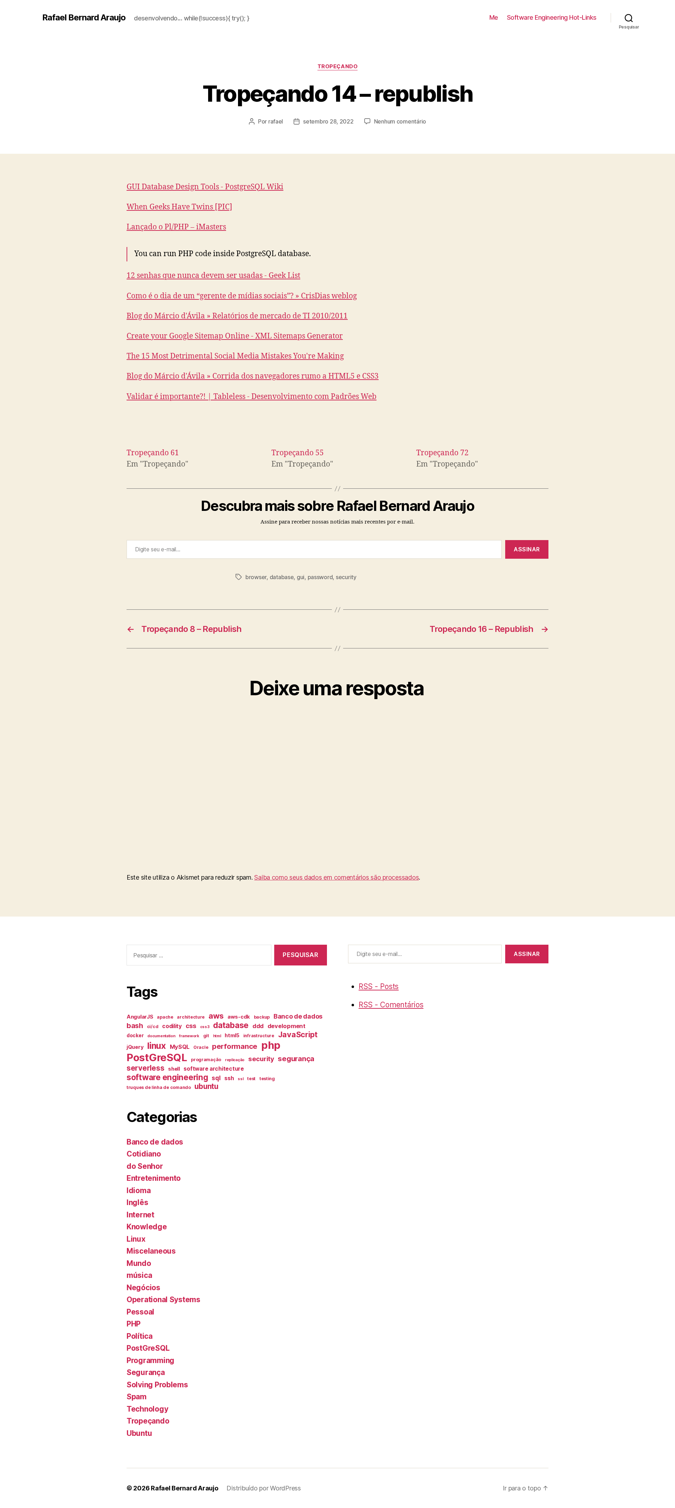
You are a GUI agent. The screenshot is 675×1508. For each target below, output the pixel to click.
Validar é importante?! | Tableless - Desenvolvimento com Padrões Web (252, 396)
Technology (147, 1409)
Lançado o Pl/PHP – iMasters (176, 227)
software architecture (214, 1068)
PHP (134, 1323)
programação (206, 1059)
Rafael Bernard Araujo (84, 17)
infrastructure (258, 1035)
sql (216, 1078)
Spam (137, 1396)
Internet (140, 1214)
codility (172, 1026)
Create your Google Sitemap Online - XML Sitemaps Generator (235, 336)
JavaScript (297, 1034)
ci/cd (153, 1026)
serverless (145, 1068)
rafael (275, 121)
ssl (240, 1079)
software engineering (167, 1077)
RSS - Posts (379, 986)
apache (165, 1017)
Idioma (138, 1190)
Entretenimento (154, 1178)
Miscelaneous (151, 1251)
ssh (229, 1078)
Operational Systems (163, 1299)
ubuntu (206, 1086)
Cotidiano (144, 1153)
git (206, 1035)
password (320, 577)
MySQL (180, 1046)
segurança (296, 1058)
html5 (232, 1035)
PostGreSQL (157, 1057)
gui (300, 577)
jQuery (135, 1047)
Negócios (143, 1287)
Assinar (527, 549)
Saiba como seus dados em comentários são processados (336, 877)
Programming (150, 1360)
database (282, 577)
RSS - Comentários (391, 1004)
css (191, 1025)
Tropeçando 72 (442, 453)
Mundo (139, 1263)
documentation (161, 1036)
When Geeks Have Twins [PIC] (179, 207)
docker (135, 1035)
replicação (234, 1060)
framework (189, 1036)
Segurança (146, 1372)
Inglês (137, 1202)
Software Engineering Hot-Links (552, 17)
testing (267, 1078)
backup (262, 1017)
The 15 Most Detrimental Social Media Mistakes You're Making (235, 356)
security (346, 577)
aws (216, 1015)
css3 (205, 1027)
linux (156, 1045)
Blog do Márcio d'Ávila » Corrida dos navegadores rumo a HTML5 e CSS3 (253, 376)
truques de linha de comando (159, 1087)
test (251, 1078)
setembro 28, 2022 (328, 121)
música (139, 1275)
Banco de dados (298, 1016)
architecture (191, 1017)
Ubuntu (139, 1433)
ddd (258, 1025)
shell (174, 1069)
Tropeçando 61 (153, 453)
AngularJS (140, 1017)
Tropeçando (337, 66)
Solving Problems (157, 1384)
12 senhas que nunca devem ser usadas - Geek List (213, 275)
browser (255, 577)
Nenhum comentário (400, 121)
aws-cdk (238, 1017)
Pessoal (140, 1311)
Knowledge (147, 1226)
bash (135, 1025)
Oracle (200, 1047)
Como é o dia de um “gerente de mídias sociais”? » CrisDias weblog (242, 296)
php (271, 1045)
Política (140, 1336)
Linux (136, 1239)
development (287, 1025)
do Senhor (145, 1166)
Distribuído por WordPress (263, 1488)
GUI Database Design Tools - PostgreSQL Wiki (205, 187)
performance (234, 1046)
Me (493, 17)
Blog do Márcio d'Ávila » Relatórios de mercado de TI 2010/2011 (237, 316)
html (217, 1036)
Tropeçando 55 (297, 453)
